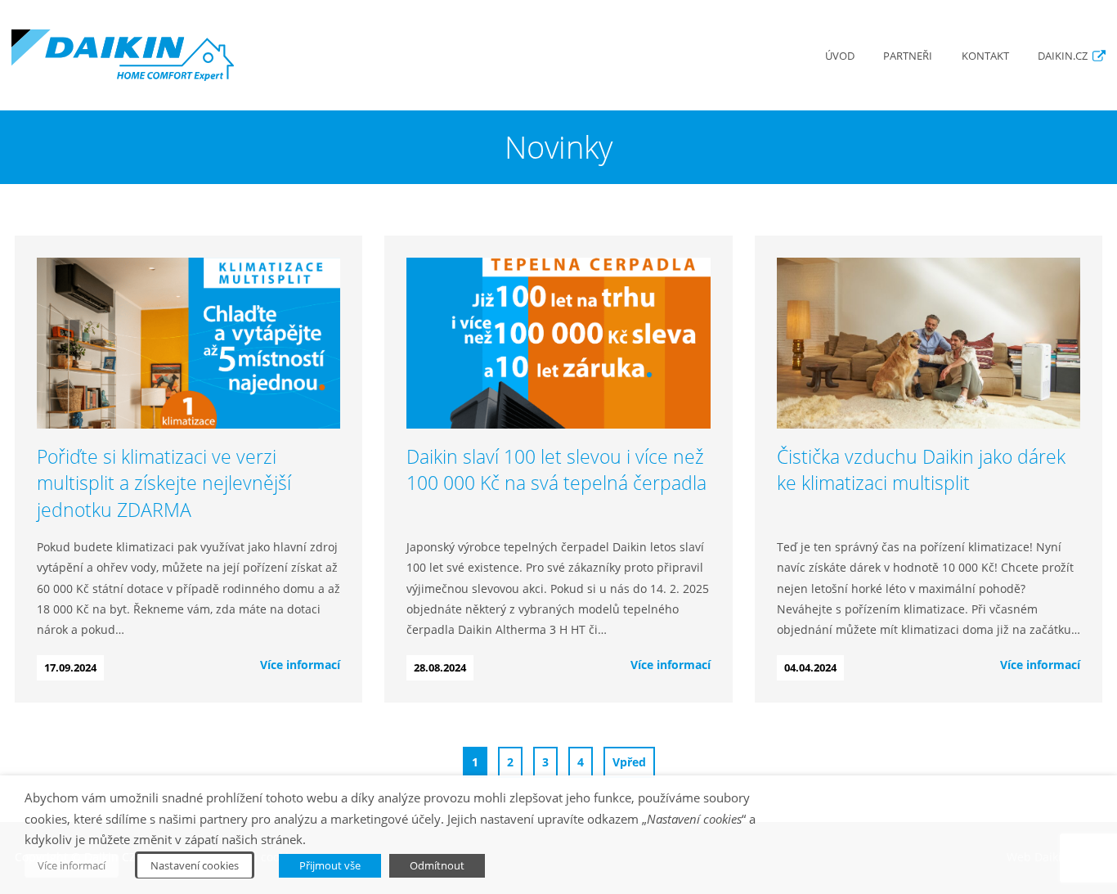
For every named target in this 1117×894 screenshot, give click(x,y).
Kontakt (985, 56)
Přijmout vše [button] (330, 865)
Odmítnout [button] (437, 865)
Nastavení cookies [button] (194, 865)
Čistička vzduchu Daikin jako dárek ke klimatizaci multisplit (921, 469)
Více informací (300, 665)
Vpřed (629, 762)
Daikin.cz (1063, 56)
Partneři (907, 56)
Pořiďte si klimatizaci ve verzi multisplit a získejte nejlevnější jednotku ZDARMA (164, 483)
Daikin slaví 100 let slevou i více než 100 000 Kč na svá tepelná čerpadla (556, 469)
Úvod (840, 56)
